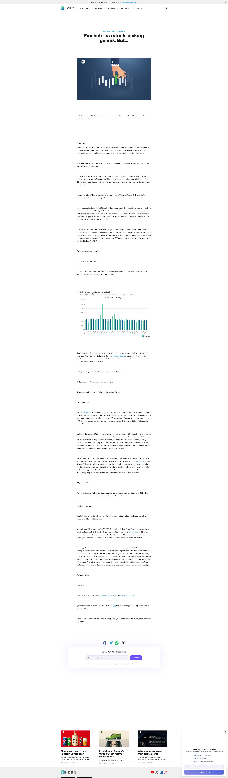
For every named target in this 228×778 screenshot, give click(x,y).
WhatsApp (105, 595)
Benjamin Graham (119, 356)
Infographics (125, 8)
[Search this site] (166, 8)
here (114, 605)
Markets (121, 31)
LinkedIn (113, 595)
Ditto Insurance (137, 8)
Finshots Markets (98, 8)
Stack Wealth (86, 412)
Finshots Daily (84, 8)
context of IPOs (138, 461)
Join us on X (128, 664)
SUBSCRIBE (136, 658)
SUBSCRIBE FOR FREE (204, 772)
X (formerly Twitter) (127, 595)
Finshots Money (112, 8)
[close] (225, 2)
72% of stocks (133, 532)
